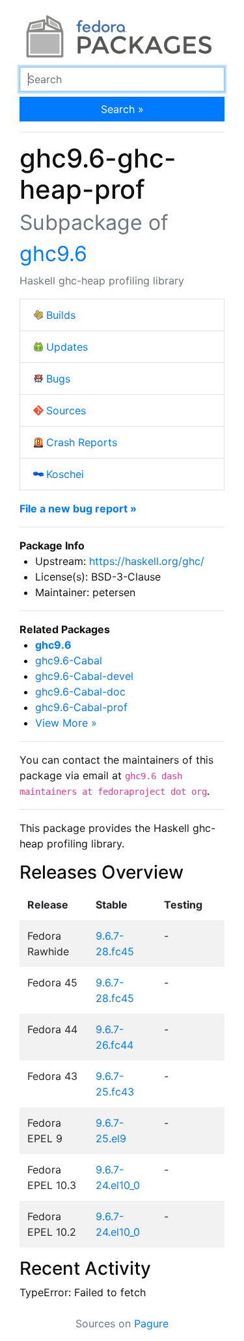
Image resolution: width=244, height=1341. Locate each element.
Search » (122, 109)
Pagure (151, 1323)
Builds (60, 314)
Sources (66, 410)
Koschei (65, 474)
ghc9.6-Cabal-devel (84, 676)
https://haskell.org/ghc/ (146, 561)
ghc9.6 (53, 253)
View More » (66, 722)
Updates (67, 346)
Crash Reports (81, 442)
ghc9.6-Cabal (68, 660)
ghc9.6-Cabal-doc (80, 691)
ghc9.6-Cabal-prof (81, 707)
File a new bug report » (78, 508)
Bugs (58, 378)
